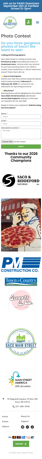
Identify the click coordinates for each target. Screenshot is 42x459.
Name (4, 114)
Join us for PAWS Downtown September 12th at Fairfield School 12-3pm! (21, 6)
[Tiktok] (32, 427)
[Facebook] (22, 427)
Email (3, 121)
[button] (37, 22)
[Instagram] (27, 427)
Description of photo (10, 128)
